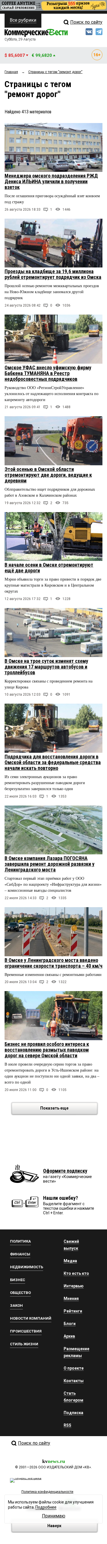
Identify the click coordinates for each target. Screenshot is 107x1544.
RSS (67, 1425)
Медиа (70, 1261)
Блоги (70, 1323)
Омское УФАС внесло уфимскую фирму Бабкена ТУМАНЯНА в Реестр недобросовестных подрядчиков (48, 373)
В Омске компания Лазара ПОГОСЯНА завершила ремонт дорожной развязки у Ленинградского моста (49, 864)
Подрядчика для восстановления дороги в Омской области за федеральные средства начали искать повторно (53, 762)
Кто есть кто (76, 1273)
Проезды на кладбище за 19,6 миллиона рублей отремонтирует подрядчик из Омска (53, 274)
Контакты (74, 1380)
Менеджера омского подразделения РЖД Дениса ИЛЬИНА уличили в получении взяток (51, 181)
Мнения (71, 1298)
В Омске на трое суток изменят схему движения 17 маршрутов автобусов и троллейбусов (46, 666)
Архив (69, 1336)
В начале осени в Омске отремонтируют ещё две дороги (49, 567)
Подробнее (45, 1507)
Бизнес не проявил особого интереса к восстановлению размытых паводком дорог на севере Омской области (47, 1049)
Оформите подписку (65, 1171)
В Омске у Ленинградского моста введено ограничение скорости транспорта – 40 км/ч (53, 963)
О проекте (74, 1368)
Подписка (73, 1412)
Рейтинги (73, 1311)
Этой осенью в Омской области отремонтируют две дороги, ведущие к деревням (48, 475)
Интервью (74, 1286)
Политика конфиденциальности (47, 1492)
